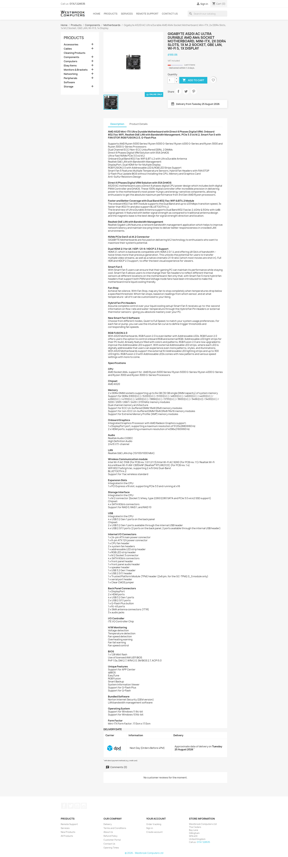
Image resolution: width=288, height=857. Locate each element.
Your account (156, 818)
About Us (108, 832)
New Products (68, 832)
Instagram (84, 806)
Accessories (71, 44)
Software (69, 82)
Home (96, 13)
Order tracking (153, 824)
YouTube (77, 806)
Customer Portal (112, 839)
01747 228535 (77, 3)
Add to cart (193, 80)
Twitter (71, 806)
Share (178, 91)
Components (71, 57)
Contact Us (170, 13)
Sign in (149, 828)
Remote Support (147, 13)
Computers (70, 61)
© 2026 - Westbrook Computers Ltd (144, 853)
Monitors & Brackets (76, 69)
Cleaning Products (74, 53)
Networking (71, 74)
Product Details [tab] (138, 124)
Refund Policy (110, 835)
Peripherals (70, 78)
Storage (68, 86)
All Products (67, 835)
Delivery (108, 824)
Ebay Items (70, 65)
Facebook (64, 806)
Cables (68, 48)
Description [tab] (117, 124)
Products (110, 13)
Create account (154, 832)
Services (127, 13)
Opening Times (111, 847)
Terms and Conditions (115, 828)
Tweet (186, 91)
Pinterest (194, 91)
